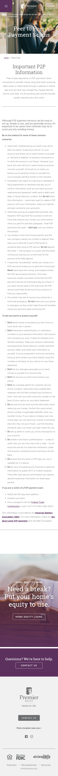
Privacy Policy (12, 765)
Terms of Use (45, 765)
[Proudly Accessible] (41, 759)
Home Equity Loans (29, 616)
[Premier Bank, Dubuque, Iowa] (29, 6)
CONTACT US (29, 718)
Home (6, 58)
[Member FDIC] (20, 759)
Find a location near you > (29, 728)
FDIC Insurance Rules (29, 765)
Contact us (29, 665)
